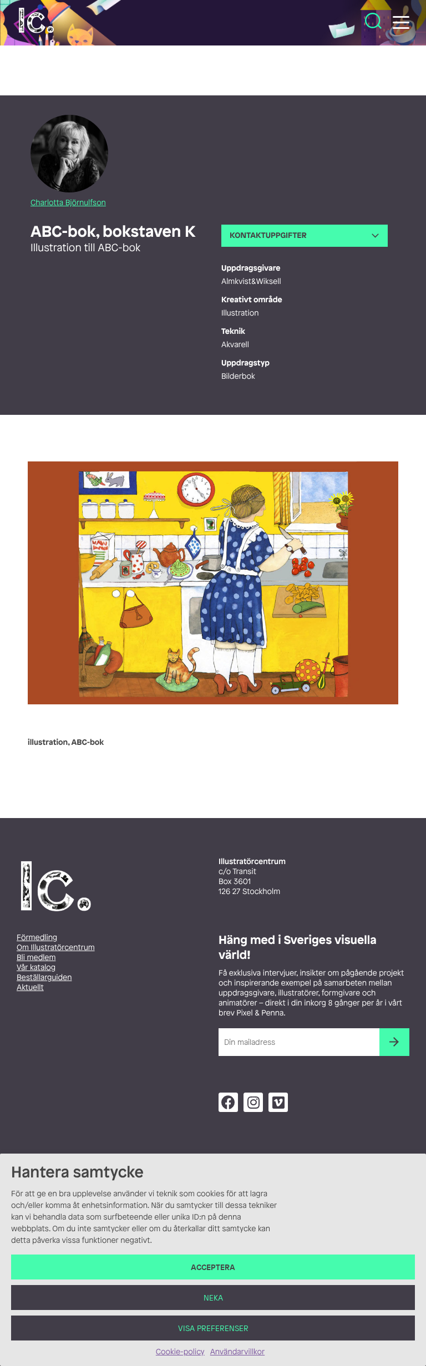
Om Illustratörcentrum (56, 947)
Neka (213, 1297)
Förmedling (37, 937)
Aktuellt (30, 987)
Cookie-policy (180, 1352)
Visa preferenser (213, 1328)
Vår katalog (36, 967)
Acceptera (213, 1267)
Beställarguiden (44, 977)
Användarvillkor (237, 1352)
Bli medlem (36, 957)
